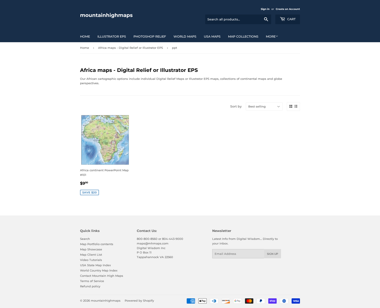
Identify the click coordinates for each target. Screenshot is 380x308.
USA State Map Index (95, 265)
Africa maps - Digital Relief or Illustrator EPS (130, 47)
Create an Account (288, 9)
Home (85, 36)
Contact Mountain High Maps (101, 275)
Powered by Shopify (139, 300)
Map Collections (243, 36)
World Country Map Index (98, 270)
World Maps (185, 36)
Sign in (265, 9)
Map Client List (91, 254)
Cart (291, 19)
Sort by (236, 106)
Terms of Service (92, 281)
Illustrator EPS (111, 36)
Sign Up (272, 253)
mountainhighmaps (106, 15)
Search (85, 239)
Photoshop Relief (149, 36)
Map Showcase (91, 249)
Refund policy (90, 286)
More (271, 36)
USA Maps (212, 36)
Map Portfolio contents (96, 244)
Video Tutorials (91, 260)
